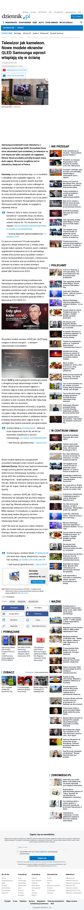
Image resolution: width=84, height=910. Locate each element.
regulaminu (43, 851)
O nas (15, 901)
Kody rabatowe (36, 880)
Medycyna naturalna (53, 885)
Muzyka (34, 893)
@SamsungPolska (38, 226)
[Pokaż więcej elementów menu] (81, 22)
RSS (52, 904)
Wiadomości (22, 885)
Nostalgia (17, 33)
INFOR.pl (25, 12)
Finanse (49, 880)
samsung (21, 602)
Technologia (8, 28)
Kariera (32, 901)
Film (33, 890)
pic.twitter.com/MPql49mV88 (33, 438)
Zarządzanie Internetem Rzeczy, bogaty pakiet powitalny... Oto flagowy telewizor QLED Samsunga (41, 653)
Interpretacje (6, 890)
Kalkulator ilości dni (72, 880)
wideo (12, 602)
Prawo (49, 878)
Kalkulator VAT (70, 885)
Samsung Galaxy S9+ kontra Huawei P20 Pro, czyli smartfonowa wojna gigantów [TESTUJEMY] (8, 653)
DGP (50, 12)
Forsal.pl (4, 885)
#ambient (25, 226)
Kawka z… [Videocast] (40, 33)
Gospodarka (22, 883)
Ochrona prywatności (56, 901)
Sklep (79, 12)
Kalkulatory (70, 874)
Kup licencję (24, 593)
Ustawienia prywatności (39, 904)
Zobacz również (38, 582)
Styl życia (50, 893)
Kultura (34, 895)
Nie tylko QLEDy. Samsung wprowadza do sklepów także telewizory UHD (24, 651)
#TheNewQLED (28, 428)
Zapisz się (42, 858)
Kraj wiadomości (41, 672)
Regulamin (41, 901)
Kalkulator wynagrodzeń (73, 893)
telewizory (33, 602)
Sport (20, 888)
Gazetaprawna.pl (7, 880)
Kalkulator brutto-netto (73, 890)
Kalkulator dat (70, 878)
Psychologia (51, 890)
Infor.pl (4, 878)
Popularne (29, 672)
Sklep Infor (5, 893)
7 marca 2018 (40, 443)
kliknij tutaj (54, 866)
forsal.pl (33, 12)
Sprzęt (20, 28)
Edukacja (35, 883)
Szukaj (78, 17)
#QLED (17, 226)
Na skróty (5, 874)
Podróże (21, 893)
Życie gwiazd (36, 888)
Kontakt (8, 901)
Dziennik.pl (22, 874)
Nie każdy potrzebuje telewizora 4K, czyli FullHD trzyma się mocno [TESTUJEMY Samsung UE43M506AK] (37, 574)
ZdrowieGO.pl (58, 12)
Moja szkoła (36, 885)
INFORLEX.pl (42, 12)
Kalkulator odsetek (72, 888)
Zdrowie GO (27, 33)
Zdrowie (20, 890)
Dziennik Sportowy (57, 33)
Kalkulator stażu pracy (73, 883)
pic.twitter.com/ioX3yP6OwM (19, 229)
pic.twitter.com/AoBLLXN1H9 (32, 559)
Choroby (49, 888)
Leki (48, 883)
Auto (19, 878)
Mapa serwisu (71, 901)
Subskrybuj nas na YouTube (16, 70)
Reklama (23, 901)
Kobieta (34, 878)
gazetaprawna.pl (70, 12)
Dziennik (4, 37)
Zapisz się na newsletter (15, 76)
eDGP (3, 883)
